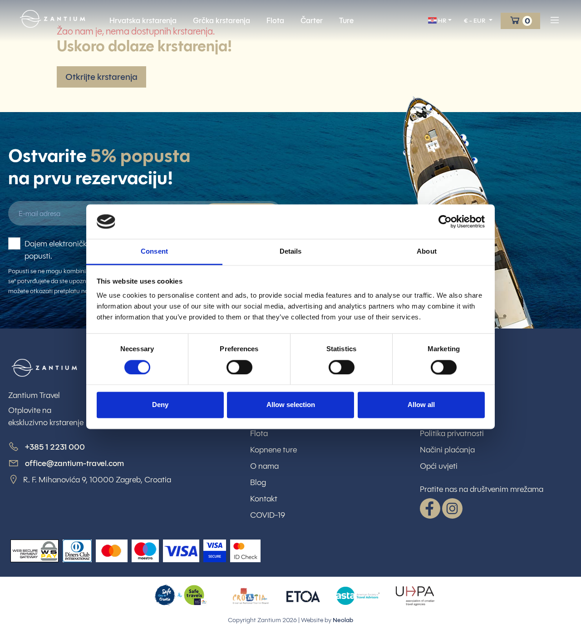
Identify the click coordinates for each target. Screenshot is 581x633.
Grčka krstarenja (221, 20)
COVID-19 (267, 515)
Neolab (343, 620)
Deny (160, 405)
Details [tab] (291, 251)
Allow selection (290, 405)
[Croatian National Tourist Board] (250, 595)
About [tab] (427, 251)
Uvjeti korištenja (447, 401)
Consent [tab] (154, 251)
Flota (275, 20)
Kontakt (263, 499)
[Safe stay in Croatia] (181, 595)
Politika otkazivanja (453, 417)
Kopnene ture (273, 450)
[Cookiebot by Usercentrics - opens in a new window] (445, 221)
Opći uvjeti (439, 466)
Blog (258, 482)
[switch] (239, 367)
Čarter (311, 20)
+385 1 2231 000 (54, 447)
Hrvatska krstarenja (143, 20)
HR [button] (442, 20)
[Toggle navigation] (555, 20)
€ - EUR (475, 20)
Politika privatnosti (452, 433)
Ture (346, 20)
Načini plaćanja (447, 450)
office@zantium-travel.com (74, 463)
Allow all (421, 405)
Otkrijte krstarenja (101, 77)
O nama (264, 466)
